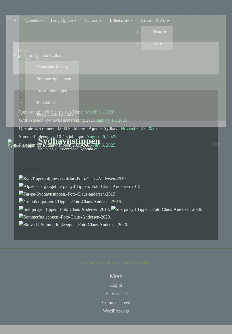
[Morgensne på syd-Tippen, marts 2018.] (156, 208)
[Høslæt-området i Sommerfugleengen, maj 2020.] (65, 216)
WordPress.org (116, 311)
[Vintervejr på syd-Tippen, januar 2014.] (64, 208)
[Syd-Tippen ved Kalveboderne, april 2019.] (73, 178)
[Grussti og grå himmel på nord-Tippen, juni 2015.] (70, 201)
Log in (116, 285)
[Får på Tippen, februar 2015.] (67, 193)
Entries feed (116, 293)
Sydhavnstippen (69, 141)
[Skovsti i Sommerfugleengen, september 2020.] (73, 224)
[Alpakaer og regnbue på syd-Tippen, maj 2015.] (79, 185)
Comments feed (116, 302)
